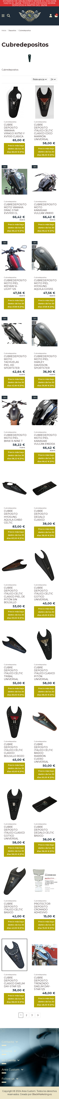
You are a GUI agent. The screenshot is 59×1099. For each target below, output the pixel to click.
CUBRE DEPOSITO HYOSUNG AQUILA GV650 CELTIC (13, 517)
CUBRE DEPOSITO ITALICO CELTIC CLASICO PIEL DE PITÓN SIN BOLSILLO (14, 595)
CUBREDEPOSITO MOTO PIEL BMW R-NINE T (15, 438)
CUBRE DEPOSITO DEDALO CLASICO (41, 515)
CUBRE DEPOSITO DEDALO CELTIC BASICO (44, 831)
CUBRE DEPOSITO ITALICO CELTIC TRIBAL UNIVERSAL (13, 673)
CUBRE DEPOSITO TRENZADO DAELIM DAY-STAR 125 (42, 983)
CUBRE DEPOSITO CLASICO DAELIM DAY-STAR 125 (14, 982)
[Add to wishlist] (24, 90)
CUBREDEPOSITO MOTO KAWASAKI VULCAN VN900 (45, 209)
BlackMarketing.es (42, 1094)
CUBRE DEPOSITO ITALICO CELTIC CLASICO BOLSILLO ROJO (14, 750)
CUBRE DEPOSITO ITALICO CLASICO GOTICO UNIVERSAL (14, 833)
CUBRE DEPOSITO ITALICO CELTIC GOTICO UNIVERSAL (43, 593)
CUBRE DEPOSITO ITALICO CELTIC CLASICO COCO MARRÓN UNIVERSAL (43, 132)
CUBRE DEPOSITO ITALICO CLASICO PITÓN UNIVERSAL (44, 673)
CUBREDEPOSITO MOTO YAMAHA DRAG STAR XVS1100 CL (15, 209)
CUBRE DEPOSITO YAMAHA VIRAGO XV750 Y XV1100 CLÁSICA (14, 130)
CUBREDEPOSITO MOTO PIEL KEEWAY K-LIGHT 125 (15, 285)
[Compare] (24, 95)
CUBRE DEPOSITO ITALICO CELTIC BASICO (13, 908)
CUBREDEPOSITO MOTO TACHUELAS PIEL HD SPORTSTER (15, 362)
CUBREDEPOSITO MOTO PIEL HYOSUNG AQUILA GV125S (45, 285)
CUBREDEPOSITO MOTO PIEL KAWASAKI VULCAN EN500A (45, 439)
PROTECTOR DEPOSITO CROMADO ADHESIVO (42, 908)
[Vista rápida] (24, 100)
